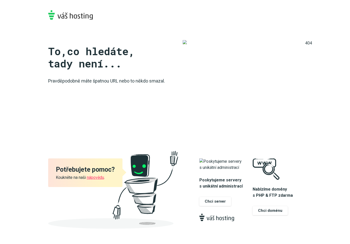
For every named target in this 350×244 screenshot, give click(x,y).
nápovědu (95, 177)
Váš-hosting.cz (70, 15)
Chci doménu (270, 210)
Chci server (215, 201)
